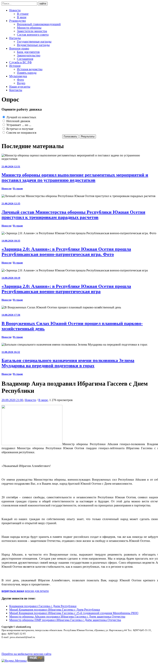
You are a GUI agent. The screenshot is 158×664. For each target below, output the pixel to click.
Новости (15, 10)
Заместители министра (32, 31)
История (14, 65)
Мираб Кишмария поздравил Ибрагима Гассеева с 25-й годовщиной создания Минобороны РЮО (73, 613)
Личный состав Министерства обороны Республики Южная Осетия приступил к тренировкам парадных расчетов (73, 215)
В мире (21, 17)
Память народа (26, 72)
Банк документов (28, 52)
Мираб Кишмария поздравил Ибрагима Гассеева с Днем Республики (54, 609)
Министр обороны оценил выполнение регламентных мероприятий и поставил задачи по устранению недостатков (75, 177)
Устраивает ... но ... (18, 125)
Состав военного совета (33, 34)
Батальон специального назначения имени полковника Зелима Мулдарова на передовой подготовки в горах (68, 363)
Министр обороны (29, 27)
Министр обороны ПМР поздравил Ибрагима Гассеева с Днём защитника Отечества (65, 620)
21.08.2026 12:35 (11, 203)
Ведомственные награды (33, 45)
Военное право (19, 48)
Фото (20, 79)
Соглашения (25, 58)
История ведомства (29, 69)
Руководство (17, 20)
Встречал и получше (19, 128)
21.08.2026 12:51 (11, 166)
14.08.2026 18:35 (11, 240)
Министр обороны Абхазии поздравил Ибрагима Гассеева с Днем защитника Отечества (67, 616)
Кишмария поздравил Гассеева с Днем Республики (42, 606)
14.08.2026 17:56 (11, 314)
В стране (23, 13)
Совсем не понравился (21, 132)
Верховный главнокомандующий (39, 24)
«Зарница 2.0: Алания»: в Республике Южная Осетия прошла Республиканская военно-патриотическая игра (66, 289)
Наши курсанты (19, 86)
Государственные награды (34, 41)
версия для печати (37, 591)
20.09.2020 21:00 (12, 400)
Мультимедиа (18, 76)
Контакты (15, 90)
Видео (21, 83)
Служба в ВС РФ (20, 62)
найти (43, 3)
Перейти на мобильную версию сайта (26, 654)
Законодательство (28, 55)
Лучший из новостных (21, 117)
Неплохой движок (18, 121)
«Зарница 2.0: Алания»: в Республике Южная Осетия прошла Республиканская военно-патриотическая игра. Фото (66, 252)
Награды (15, 38)
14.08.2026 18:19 (11, 277)
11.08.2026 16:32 (11, 352)
